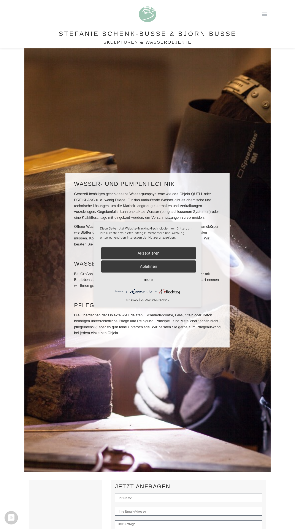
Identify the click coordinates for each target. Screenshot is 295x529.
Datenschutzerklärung (155, 300)
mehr (148, 279)
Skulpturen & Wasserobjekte (147, 42)
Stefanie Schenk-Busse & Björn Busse (147, 33)
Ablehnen (148, 266)
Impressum (132, 300)
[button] (264, 14)
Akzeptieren (149, 253)
